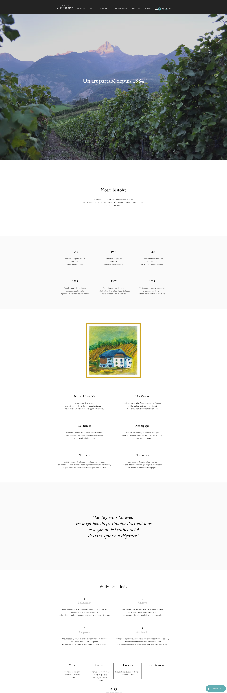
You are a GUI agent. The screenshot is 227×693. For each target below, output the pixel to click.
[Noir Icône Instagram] (115, 689)
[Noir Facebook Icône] (111, 689)
